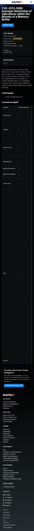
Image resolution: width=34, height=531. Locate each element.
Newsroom (6, 433)
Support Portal (8, 470)
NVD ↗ (6, 63)
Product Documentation (11, 472)
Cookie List (6, 522)
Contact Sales (7, 421)
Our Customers (8, 436)
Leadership (6, 431)
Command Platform (9, 402)
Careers (5, 442)
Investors (6, 440)
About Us (6, 429)
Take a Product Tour (10, 417)
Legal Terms (6, 512)
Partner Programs (9, 438)
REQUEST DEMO (7, 25)
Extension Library (9, 475)
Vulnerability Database (10, 458)
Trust (4, 520)
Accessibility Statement (9, 525)
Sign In (5, 468)
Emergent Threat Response (12, 452)
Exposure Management (10, 404)
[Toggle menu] (31, 2)
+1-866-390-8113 (8, 487)
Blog (4, 450)
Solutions (6, 408)
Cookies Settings (7, 527)
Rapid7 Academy (8, 477)
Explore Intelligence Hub (13, 385)
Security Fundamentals (10, 460)
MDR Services (7, 406)
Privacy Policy (6, 515)
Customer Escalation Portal (12, 479)
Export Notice (6, 517)
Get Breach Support (9, 419)
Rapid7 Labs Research (10, 456)
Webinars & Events (9, 454)
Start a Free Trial (8, 415)
